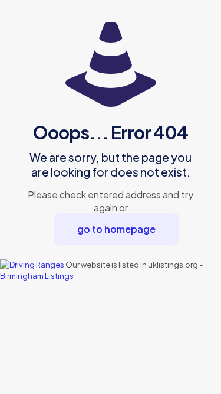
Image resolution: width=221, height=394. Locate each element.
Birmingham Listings (37, 276)
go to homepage (116, 229)
